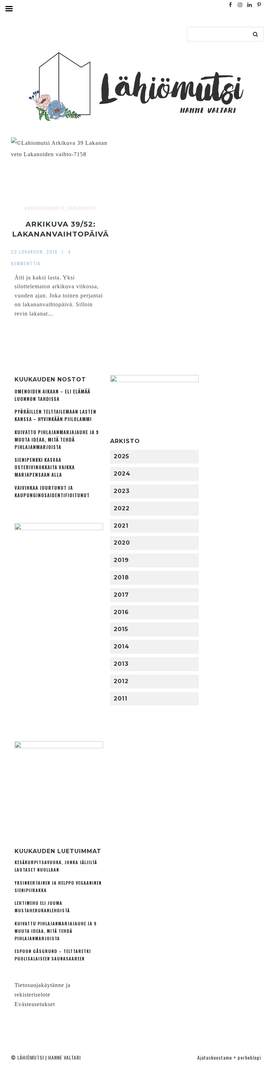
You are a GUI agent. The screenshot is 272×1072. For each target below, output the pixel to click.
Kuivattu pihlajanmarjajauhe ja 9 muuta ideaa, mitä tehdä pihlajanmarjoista (57, 439)
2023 (122, 491)
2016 (121, 612)
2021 (121, 525)
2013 (121, 663)
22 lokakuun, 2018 (34, 252)
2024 (122, 473)
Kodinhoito (82, 208)
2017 (121, 594)
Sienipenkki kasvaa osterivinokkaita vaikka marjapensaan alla (45, 467)
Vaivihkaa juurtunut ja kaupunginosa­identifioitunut (52, 491)
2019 (121, 560)
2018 (121, 577)
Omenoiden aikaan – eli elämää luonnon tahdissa (52, 395)
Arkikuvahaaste (45, 208)
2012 (121, 681)
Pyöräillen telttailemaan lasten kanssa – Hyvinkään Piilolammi (55, 415)
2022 (122, 508)
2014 (121, 646)
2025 (121, 456)
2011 (121, 698)
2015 (121, 629)
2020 (122, 542)
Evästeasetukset (35, 1004)
